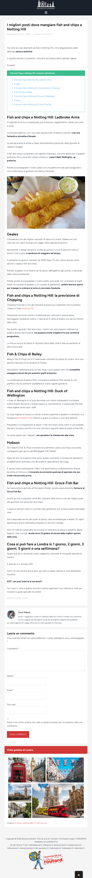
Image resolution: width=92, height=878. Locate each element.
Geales (17, 84)
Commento (13, 648)
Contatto (54, 839)
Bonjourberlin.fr (42, 848)
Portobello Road (24, 418)
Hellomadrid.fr (55, 848)
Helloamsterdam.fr (27, 848)
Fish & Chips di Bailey (23, 92)
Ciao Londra (46, 5)
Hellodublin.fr (67, 848)
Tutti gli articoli (43, 839)
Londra (24, 598)
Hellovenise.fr (13, 848)
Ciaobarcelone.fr (75, 845)
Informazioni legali (66, 839)
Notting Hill (27, 308)
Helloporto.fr (48, 845)
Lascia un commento (43, 34)
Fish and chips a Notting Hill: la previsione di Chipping (37, 88)
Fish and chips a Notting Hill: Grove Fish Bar (32, 104)
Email (10, 690)
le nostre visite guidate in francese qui (31, 823)
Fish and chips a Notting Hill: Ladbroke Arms (32, 80)
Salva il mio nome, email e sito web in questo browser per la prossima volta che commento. (45, 724)
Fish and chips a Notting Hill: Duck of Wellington (34, 96)
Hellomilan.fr (79, 848)
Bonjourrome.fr (60, 845)
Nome (10, 676)
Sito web (11, 704)
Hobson (17, 100)
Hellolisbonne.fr (35, 845)
